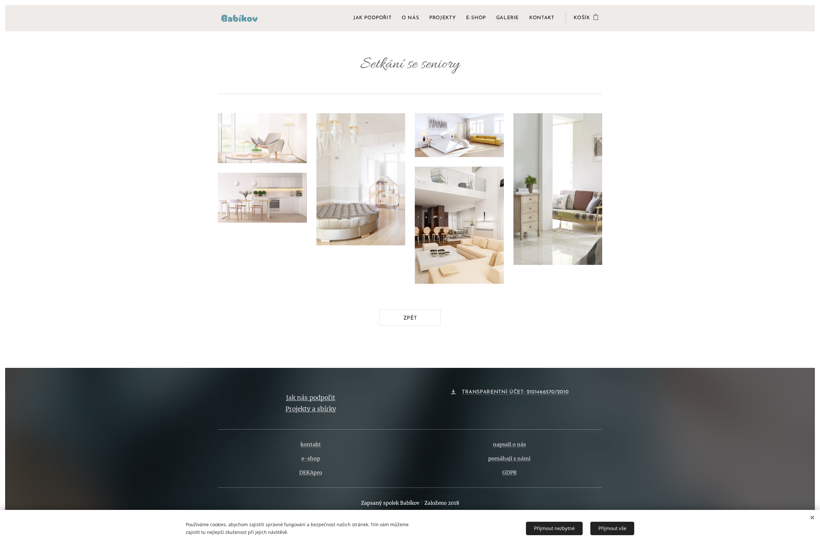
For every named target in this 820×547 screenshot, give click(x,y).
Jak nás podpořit (310, 397)
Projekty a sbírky (310, 409)
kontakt (310, 444)
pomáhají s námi (509, 458)
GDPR (509, 472)
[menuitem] (374, 18)
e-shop (310, 458)
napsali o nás (509, 444)
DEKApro (310, 472)
